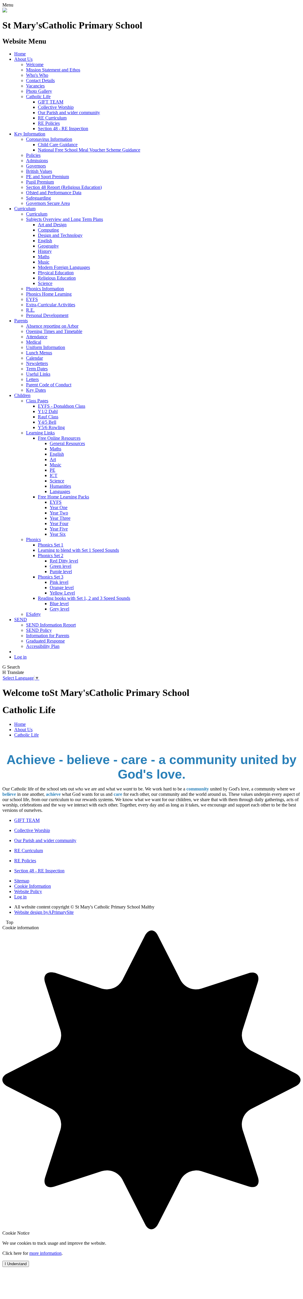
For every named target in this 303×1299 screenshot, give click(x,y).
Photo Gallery (39, 91)
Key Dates (36, 390)
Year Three (60, 518)
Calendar (34, 358)
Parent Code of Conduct (48, 384)
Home (20, 53)
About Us (23, 59)
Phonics (33, 539)
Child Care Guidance (58, 144)
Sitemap (21, 880)
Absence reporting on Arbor (52, 326)
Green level (60, 566)
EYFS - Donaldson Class (61, 406)
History (45, 251)
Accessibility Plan (42, 646)
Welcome (34, 64)
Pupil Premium (40, 181)
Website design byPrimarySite (44, 912)
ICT (53, 475)
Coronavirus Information (49, 139)
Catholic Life (38, 96)
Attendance (36, 336)
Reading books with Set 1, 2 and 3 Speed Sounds (84, 598)
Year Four (59, 523)
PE (52, 470)
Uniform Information (45, 347)
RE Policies (49, 123)
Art (53, 459)
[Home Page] (4, 10)
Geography (48, 245)
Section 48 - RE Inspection (63, 128)
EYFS (32, 299)
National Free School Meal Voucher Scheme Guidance (89, 149)
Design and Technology (60, 235)
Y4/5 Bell (47, 422)
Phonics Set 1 (50, 544)
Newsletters (37, 363)
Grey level (59, 608)
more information (45, 1253)
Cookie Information (32, 886)
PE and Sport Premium (47, 176)
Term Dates (37, 368)
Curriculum (25, 208)
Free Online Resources (59, 438)
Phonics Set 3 (50, 576)
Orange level (62, 587)
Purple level (61, 571)
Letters (32, 379)
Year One (58, 507)
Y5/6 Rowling (51, 427)
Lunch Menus (39, 352)
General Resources (67, 443)
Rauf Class (48, 416)
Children (22, 395)
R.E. (30, 310)
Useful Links (38, 374)
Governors (36, 165)
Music (43, 261)
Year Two (59, 512)
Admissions (37, 160)
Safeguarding (38, 197)
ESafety (33, 614)
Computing (48, 229)
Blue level (59, 603)
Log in (20, 656)
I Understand (16, 1264)
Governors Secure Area (48, 203)
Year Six (58, 534)
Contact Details (40, 80)
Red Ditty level (64, 560)
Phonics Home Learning (49, 294)
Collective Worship (56, 107)
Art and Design (52, 224)
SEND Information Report (51, 624)
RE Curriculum (52, 117)
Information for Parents (47, 635)
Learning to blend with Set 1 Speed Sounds (78, 550)
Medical (33, 342)
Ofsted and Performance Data (53, 192)
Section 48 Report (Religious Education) (64, 187)
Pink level (59, 582)
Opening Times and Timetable (54, 331)
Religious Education (57, 277)
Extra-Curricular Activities (50, 304)
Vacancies (35, 85)
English (45, 240)
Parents (21, 320)
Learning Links (40, 432)
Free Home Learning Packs (63, 496)
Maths (43, 256)
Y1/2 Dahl (48, 411)
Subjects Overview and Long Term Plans (64, 219)
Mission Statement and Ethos (53, 69)
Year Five (59, 528)
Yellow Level (62, 592)
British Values (39, 171)
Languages (60, 491)
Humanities (60, 486)
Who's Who (37, 75)
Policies (33, 155)
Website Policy (28, 891)
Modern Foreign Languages (64, 267)
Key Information (29, 133)
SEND (20, 619)
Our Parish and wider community (69, 112)
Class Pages (37, 400)
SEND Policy (39, 630)
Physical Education (56, 272)
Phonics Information (45, 288)
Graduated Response (45, 640)
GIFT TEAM (50, 101)
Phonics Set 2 (50, 555)
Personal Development (47, 315)
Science (45, 283)
